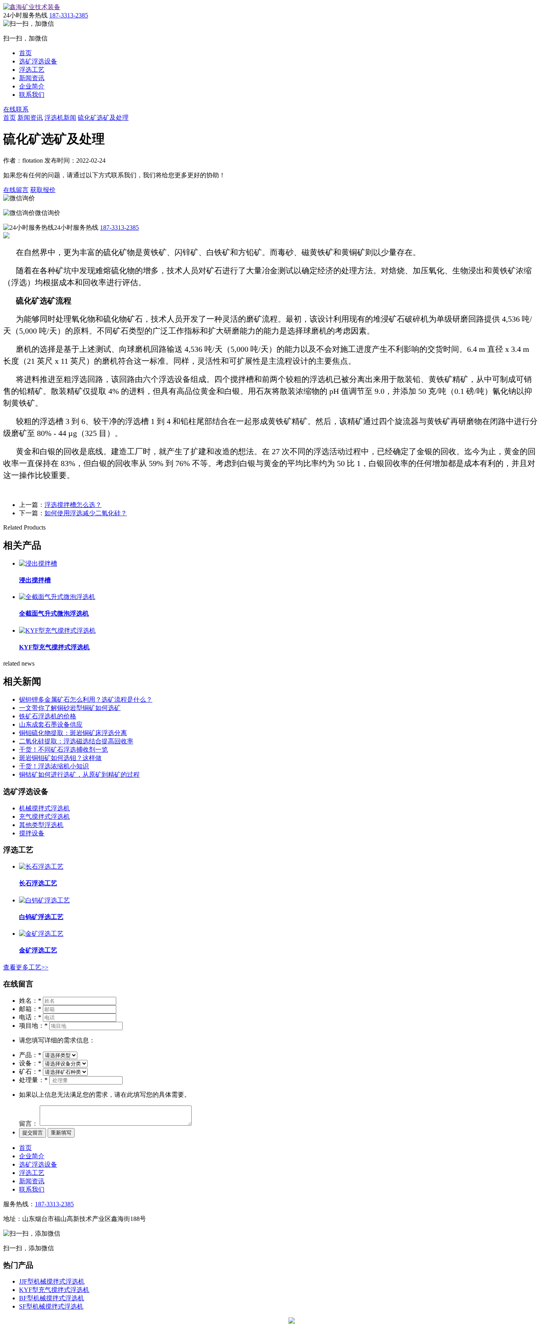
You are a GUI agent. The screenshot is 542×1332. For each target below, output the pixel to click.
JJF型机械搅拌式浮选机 (52, 1281)
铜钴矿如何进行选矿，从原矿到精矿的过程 (79, 774)
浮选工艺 (31, 69)
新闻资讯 (31, 78)
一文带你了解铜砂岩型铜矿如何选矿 (70, 707)
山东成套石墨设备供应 (51, 724)
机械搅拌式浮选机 (44, 808)
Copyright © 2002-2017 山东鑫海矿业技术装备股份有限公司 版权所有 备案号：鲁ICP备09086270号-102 (145, 1321)
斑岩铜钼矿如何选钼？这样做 (60, 757)
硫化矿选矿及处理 (103, 117)
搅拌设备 (31, 833)
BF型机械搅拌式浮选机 (51, 1298)
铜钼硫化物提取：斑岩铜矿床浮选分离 (73, 732)
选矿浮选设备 (38, 61)
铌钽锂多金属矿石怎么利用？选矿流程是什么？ (85, 699)
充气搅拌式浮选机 (44, 816)
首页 (25, 53)
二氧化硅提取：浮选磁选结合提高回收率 (76, 741)
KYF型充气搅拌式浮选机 (54, 1289)
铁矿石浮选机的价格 (47, 716)
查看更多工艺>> (25, 967)
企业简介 (31, 86)
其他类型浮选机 (41, 824)
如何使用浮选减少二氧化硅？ (85, 513)
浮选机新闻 (60, 117)
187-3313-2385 (68, 15)
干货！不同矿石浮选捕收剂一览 (63, 749)
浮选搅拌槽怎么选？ (73, 504)
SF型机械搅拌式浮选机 (51, 1306)
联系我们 (31, 94)
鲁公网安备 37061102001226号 (337, 1321)
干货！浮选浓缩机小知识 (54, 766)
